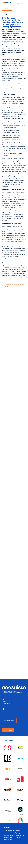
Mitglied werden (8, 730)
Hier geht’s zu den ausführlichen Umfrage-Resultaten (15, 285)
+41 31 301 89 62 (6, 701)
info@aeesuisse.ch (6, 703)
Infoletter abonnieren (9, 720)
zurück (7, 8)
